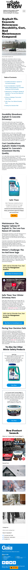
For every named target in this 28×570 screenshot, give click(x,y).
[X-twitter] (7, 562)
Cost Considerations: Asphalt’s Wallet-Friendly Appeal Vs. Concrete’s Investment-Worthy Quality (14, 87)
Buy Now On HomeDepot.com (13, 323)
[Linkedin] (14, 562)
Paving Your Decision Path (11, 105)
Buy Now (14, 215)
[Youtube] (10, 562)
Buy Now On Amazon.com (13, 273)
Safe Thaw (13, 339)
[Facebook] (3, 562)
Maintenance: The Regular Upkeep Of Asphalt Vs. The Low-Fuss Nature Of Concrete (14, 93)
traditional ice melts (13, 308)
